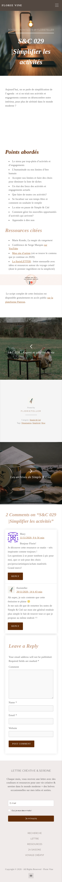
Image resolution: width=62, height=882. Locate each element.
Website (13, 728)
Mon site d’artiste (21, 253)
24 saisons (34, 849)
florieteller (31, 411)
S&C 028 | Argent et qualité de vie (31, 352)
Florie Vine (12, 5)
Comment (14, 666)
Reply (15, 576)
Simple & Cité (35, 420)
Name (13, 702)
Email (13, 715)
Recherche (35, 833)
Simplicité (36, 423)
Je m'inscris (31, 818)
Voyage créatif (34, 855)
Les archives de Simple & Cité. (31, 477)
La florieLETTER (21, 261)
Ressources (34, 844)
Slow (43, 423)
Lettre (34, 838)
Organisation (26, 423)
